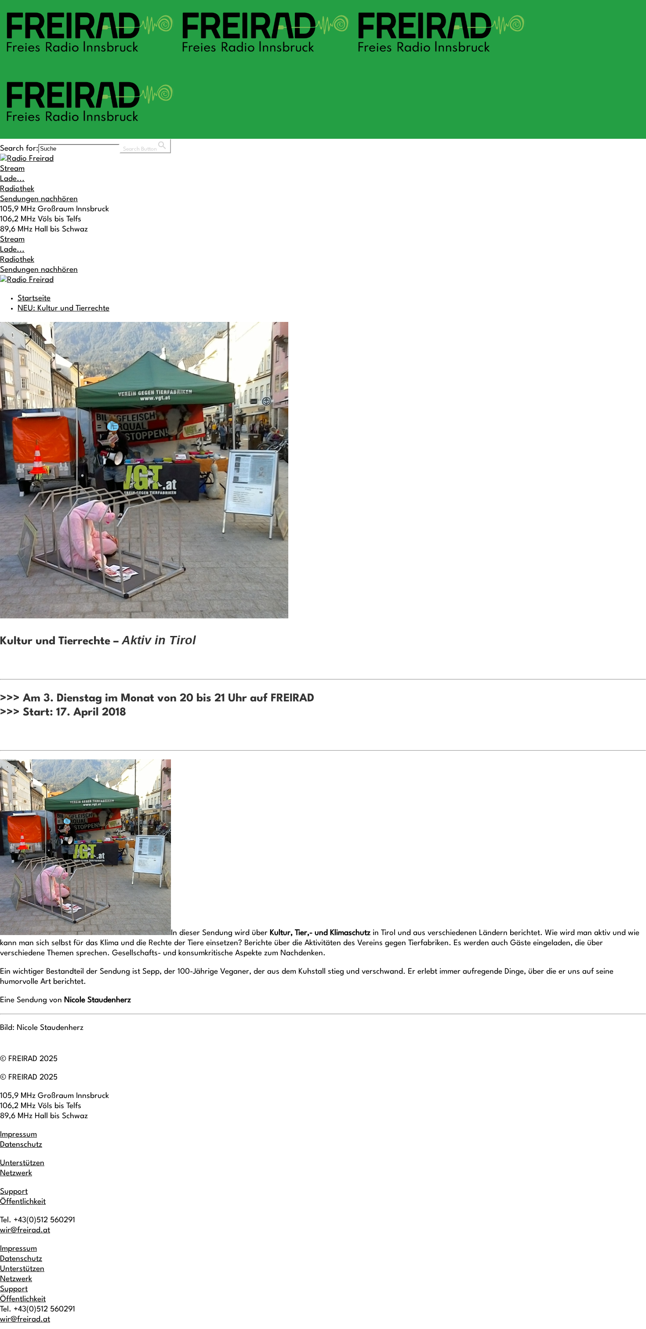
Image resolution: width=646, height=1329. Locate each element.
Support (14, 1191)
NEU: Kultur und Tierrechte (63, 308)
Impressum (18, 1134)
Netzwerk (16, 1173)
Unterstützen (22, 1163)
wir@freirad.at (25, 1230)
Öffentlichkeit (23, 1202)
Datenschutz (21, 1144)
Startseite (34, 298)
